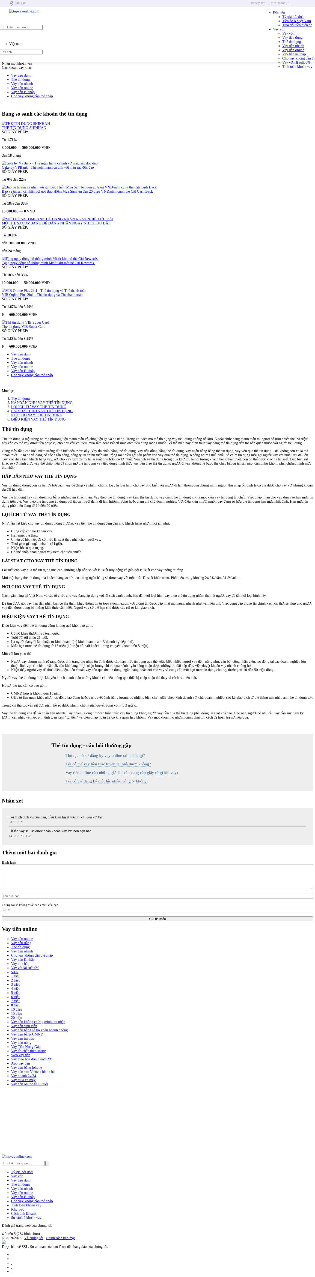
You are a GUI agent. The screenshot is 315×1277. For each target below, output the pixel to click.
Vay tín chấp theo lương (28, 1051)
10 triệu (16, 1009)
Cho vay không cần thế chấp (32, 96)
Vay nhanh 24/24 (23, 1076)
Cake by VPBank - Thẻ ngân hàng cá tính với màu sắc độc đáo (48, 167)
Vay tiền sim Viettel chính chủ (33, 1072)
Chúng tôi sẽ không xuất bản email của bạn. (30, 905)
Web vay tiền (20, 1055)
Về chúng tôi (33, 1238)
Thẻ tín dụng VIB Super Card (23, 326)
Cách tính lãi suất (23, 1213)
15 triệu (16, 1013)
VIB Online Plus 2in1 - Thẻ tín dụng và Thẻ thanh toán (42, 295)
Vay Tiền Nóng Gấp (26, 1047)
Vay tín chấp (20, 964)
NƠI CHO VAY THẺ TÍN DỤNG (36, 415)
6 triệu (15, 997)
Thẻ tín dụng (291, 42)
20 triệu (16, 1018)
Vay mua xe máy (23, 1080)
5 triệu (15, 993)
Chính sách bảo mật (60, 1238)
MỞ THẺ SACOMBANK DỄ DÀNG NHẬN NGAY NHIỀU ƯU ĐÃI (56, 223)
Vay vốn (279, 29)
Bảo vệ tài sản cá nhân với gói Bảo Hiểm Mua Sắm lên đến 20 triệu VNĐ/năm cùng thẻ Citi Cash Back (77, 191)
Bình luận (9, 862)
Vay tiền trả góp (22, 1038)
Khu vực (17, 1209)
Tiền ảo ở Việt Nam (296, 21)
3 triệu (15, 984)
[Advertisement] (140, 1122)
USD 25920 (258, 3)
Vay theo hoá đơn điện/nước (31, 1059)
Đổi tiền (279, 13)
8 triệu (15, 1005)
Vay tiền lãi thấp (294, 54)
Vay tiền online (293, 50)
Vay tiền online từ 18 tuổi (29, 1084)
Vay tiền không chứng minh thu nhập (38, 1022)
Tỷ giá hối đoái (293, 17)
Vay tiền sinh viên (24, 1026)
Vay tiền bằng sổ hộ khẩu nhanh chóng (39, 1030)
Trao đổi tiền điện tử (297, 25)
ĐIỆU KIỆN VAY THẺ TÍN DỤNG (38, 419)
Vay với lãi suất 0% (296, 62)
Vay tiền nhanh (293, 46)
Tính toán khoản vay (297, 67)
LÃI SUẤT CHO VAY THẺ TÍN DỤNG (42, 411)
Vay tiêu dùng (292, 37)
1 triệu (15, 976)
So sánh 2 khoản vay (26, 1218)
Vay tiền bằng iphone (26, 1067)
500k (14, 972)
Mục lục (8, 391)
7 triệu (15, 1001)
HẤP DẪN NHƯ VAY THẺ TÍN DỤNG (42, 403)
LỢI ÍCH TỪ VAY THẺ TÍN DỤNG (38, 407)
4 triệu (15, 989)
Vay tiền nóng (21, 1042)
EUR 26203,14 (280, 3)
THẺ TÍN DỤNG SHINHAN (24, 128)
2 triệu (15, 980)
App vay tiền (20, 1063)
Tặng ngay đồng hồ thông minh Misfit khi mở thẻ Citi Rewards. (48, 263)
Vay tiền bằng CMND (27, 1034)
